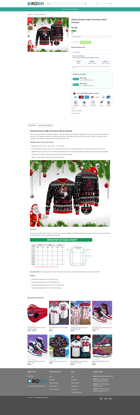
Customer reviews (76, 392)
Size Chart (74, 380)
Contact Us (74, 389)
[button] (97, 3)
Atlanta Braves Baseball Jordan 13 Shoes (101, 362)
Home (29, 14)
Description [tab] (32, 125)
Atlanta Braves (40, 14)
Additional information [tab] (45, 125)
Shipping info (75, 386)
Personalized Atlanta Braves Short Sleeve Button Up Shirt (79, 362)
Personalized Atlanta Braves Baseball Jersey (58, 328)
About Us (52, 380)
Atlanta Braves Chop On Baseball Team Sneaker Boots (102, 328)
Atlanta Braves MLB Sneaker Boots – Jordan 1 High (36, 362)
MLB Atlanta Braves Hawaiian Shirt (58, 361)
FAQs (72, 376)
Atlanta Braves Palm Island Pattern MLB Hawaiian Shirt (79, 328)
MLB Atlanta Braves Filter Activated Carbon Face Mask (36, 328)
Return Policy (75, 383)
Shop (64, 9)
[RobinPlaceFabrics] (35, 3)
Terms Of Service (54, 389)
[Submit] (85, 3)
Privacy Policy (53, 386)
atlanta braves (76, 113)
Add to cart (85, 42)
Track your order (72, 9)
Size (72, 33)
